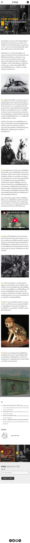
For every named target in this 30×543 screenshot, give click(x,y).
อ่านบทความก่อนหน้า (6, 459)
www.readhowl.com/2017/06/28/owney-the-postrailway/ (16, 423)
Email (3, 469)
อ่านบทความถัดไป (24, 459)
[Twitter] (13, 540)
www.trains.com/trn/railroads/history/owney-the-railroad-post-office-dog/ (16, 407)
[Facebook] (10, 540)
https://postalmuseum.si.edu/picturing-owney (15, 412)
